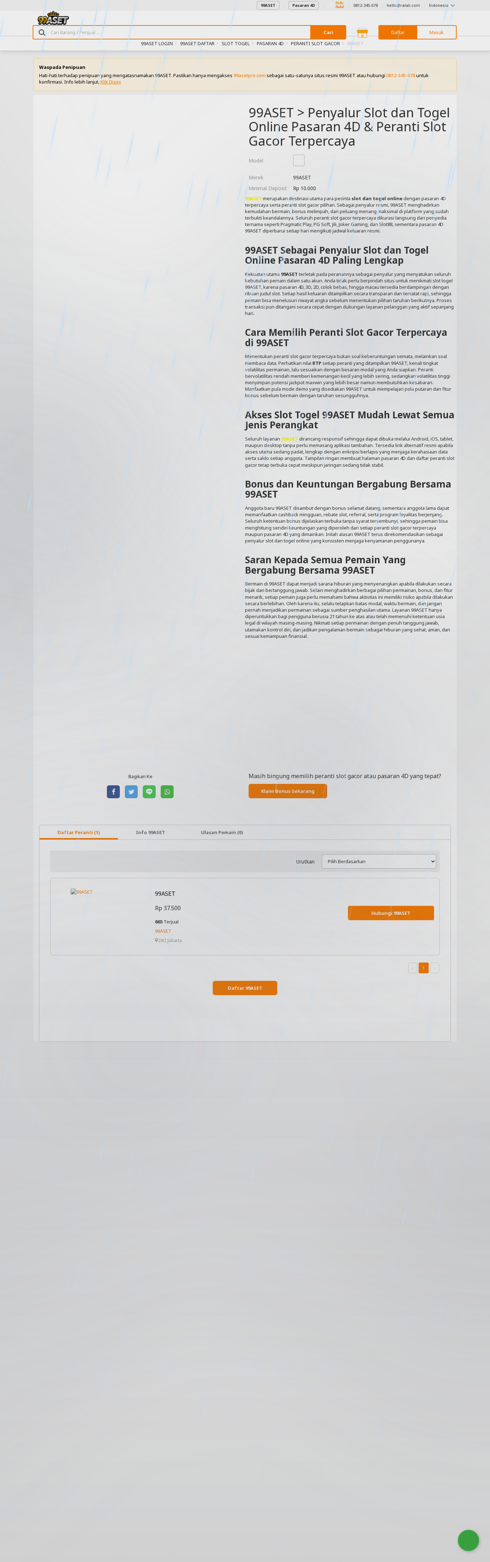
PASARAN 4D (270, 43)
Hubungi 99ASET (390, 913)
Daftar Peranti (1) (78, 832)
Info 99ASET (150, 832)
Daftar (398, 32)
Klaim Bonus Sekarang (288, 791)
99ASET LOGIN (157, 43)
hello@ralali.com (403, 5)
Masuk (436, 32)
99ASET (268, 5)
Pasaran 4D (303, 5)
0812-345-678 (365, 5)
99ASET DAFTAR (197, 43)
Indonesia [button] (439, 5)
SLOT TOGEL (236, 43)
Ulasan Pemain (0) (222, 832)
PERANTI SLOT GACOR (315, 43)
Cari (328, 32)
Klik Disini (110, 82)
